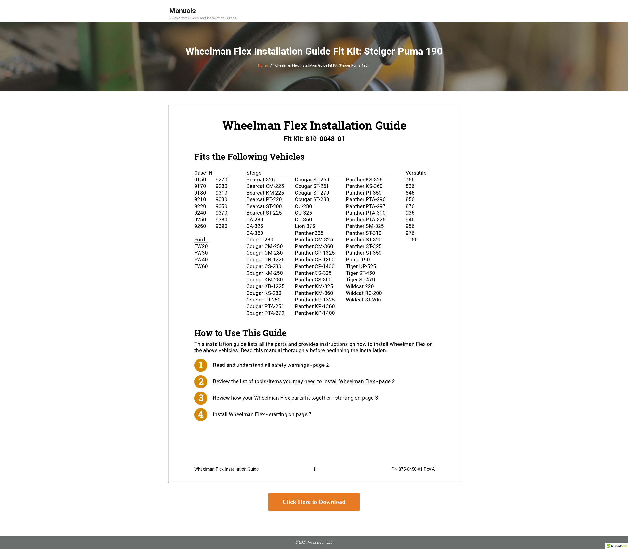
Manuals (182, 11)
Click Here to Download (314, 501)
